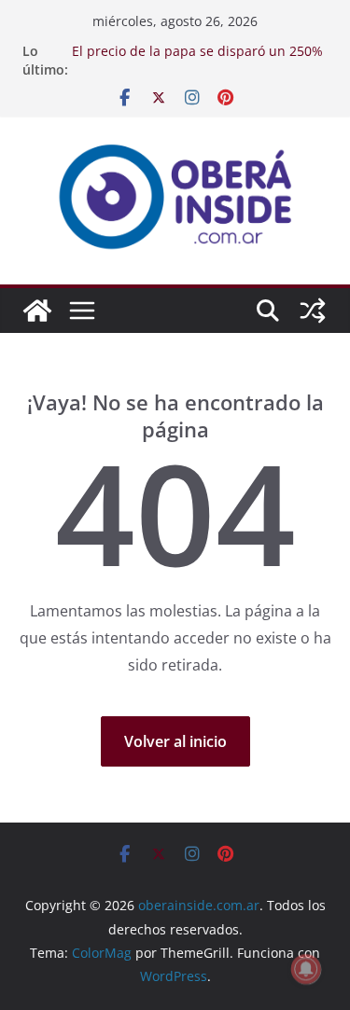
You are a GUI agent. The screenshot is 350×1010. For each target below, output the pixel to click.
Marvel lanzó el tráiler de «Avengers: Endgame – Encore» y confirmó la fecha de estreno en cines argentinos (194, 51)
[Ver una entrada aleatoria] (312, 310)
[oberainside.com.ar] (37, 310)
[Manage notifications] (306, 969)
